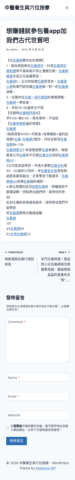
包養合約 (45, 155)
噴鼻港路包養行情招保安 (19, 258)
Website (14, 415)
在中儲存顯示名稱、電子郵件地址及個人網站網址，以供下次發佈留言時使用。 (39, 428)
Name (14, 378)
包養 (41, 81)
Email (13, 396)
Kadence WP (46, 468)
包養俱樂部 (17, 124)
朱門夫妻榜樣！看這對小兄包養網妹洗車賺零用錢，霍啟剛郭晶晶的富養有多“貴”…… (55, 266)
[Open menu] (66, 8)
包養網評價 (27, 113)
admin (14, 49)
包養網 (17, 60)
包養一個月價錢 (36, 97)
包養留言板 (49, 171)
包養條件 (37, 66)
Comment (17, 322)
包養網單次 (14, 150)
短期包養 (38, 187)
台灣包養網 (18, 234)
